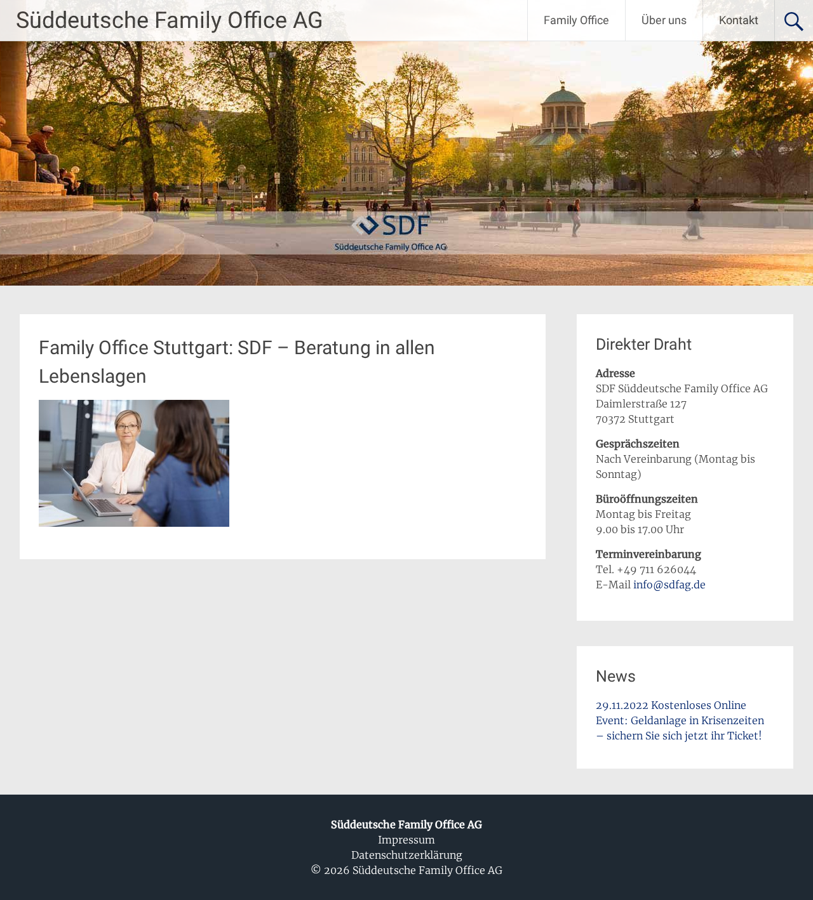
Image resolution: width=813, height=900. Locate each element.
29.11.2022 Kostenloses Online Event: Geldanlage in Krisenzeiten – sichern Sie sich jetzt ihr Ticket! (680, 720)
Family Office (576, 20)
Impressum (406, 839)
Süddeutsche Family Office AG (169, 20)
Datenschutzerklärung (406, 855)
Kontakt (738, 20)
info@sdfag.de (669, 584)
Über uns (664, 20)
